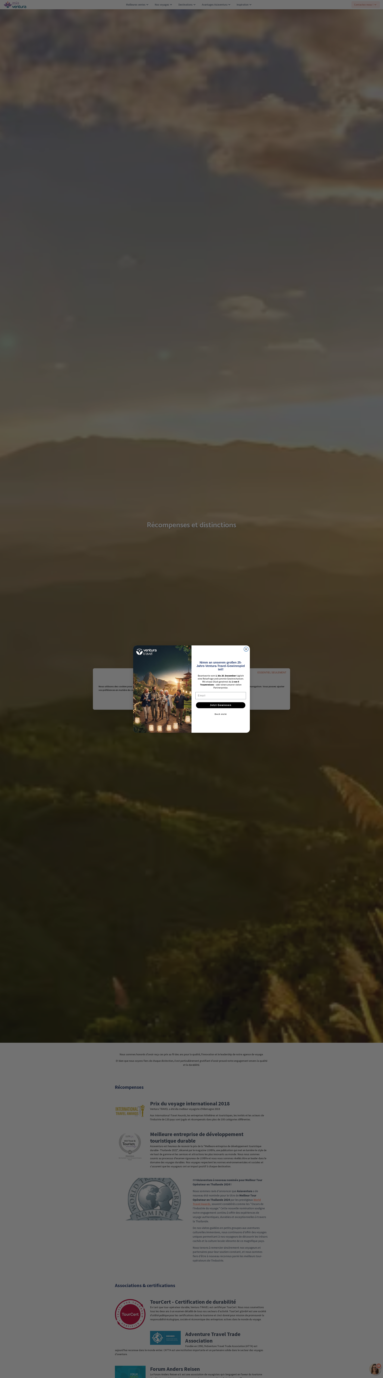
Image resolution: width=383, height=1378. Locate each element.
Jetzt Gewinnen (220, 705)
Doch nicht (221, 714)
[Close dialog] (246, 649)
